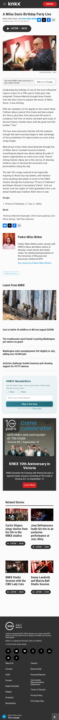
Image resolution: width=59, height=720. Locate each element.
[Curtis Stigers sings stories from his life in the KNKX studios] (16, 515)
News (23, 392)
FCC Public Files (37, 701)
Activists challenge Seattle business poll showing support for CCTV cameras (27, 365)
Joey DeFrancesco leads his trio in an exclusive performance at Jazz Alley (42, 532)
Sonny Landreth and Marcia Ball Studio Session (40, 581)
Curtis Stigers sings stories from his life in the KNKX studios (16, 530)
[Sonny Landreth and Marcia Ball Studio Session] (42, 567)
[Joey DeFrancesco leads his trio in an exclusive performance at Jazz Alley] (42, 515)
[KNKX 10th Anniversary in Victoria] (29, 438)
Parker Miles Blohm (29, 19)
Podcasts (9, 698)
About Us (9, 663)
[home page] (14, 5)
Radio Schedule (12, 686)
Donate (49, 4)
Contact (8, 669)
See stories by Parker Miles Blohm (34, 263)
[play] (4, 716)
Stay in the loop (29, 404)
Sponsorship (36, 669)
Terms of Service (38, 690)
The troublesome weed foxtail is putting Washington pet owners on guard (29, 340)
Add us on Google (45, 82)
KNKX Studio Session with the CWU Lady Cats (15, 581)
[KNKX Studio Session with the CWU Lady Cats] (16, 567)
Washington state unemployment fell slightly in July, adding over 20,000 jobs (29, 352)
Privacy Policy (37, 408)
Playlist (8, 692)
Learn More (29, 485)
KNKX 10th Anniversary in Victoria (29, 466)
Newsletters (10, 703)
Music (12, 392)
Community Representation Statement (37, 682)
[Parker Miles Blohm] (9, 241)
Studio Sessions (11, 273)
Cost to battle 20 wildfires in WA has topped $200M (28, 329)
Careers (34, 663)
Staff (7, 675)
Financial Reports (38, 675)
